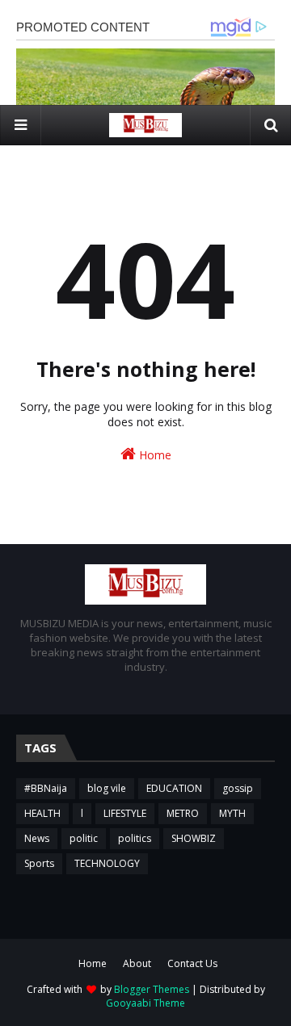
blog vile (106, 788)
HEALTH (42, 813)
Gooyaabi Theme (145, 1003)
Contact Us (192, 963)
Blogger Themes (151, 989)
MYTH (232, 813)
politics (134, 838)
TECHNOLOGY (107, 863)
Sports (39, 863)
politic (84, 838)
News (36, 838)
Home (153, 455)
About (137, 963)
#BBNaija (45, 788)
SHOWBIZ (193, 838)
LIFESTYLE (124, 813)
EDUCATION (174, 788)
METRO (183, 813)
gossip (237, 788)
